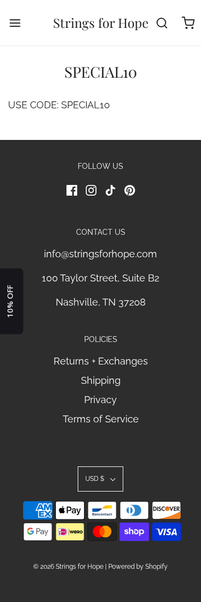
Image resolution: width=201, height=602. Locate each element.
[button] (100, 479)
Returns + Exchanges (101, 361)
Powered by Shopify (138, 566)
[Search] (162, 23)
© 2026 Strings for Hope (68, 566)
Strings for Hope (100, 23)
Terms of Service (101, 419)
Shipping (101, 380)
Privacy (100, 399)
